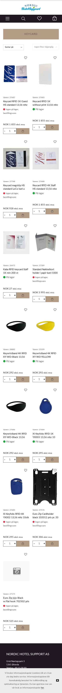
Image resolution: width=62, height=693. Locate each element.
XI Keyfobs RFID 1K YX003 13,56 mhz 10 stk (44, 437)
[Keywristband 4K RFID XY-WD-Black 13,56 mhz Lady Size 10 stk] (16, 326)
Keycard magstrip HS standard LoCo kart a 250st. (14, 189)
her (42, 688)
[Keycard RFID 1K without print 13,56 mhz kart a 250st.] (46, 74)
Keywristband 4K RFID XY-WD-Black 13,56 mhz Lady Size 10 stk (15, 357)
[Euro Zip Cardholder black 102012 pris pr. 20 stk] (46, 487)
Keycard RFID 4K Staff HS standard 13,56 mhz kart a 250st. (45, 189)
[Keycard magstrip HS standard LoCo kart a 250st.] (16, 158)
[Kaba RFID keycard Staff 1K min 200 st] (16, 242)
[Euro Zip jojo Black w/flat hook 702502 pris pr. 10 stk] (16, 571)
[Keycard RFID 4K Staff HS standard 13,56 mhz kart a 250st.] (46, 158)
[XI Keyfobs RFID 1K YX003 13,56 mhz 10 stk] (46, 407)
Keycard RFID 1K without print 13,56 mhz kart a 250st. (45, 105)
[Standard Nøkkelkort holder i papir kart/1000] (46, 242)
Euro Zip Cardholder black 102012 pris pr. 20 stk (45, 517)
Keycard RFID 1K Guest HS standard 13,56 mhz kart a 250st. (15, 105)
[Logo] (31, 6)
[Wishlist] (25, 58)
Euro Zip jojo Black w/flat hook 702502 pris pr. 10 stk (16, 601)
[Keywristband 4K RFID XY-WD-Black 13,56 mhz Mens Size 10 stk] (16, 406)
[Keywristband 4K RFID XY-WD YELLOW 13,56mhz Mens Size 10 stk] (46, 326)
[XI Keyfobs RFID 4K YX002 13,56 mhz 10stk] (16, 487)
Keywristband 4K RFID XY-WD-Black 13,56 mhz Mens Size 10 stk (15, 437)
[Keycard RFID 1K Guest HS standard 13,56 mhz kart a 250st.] (16, 74)
